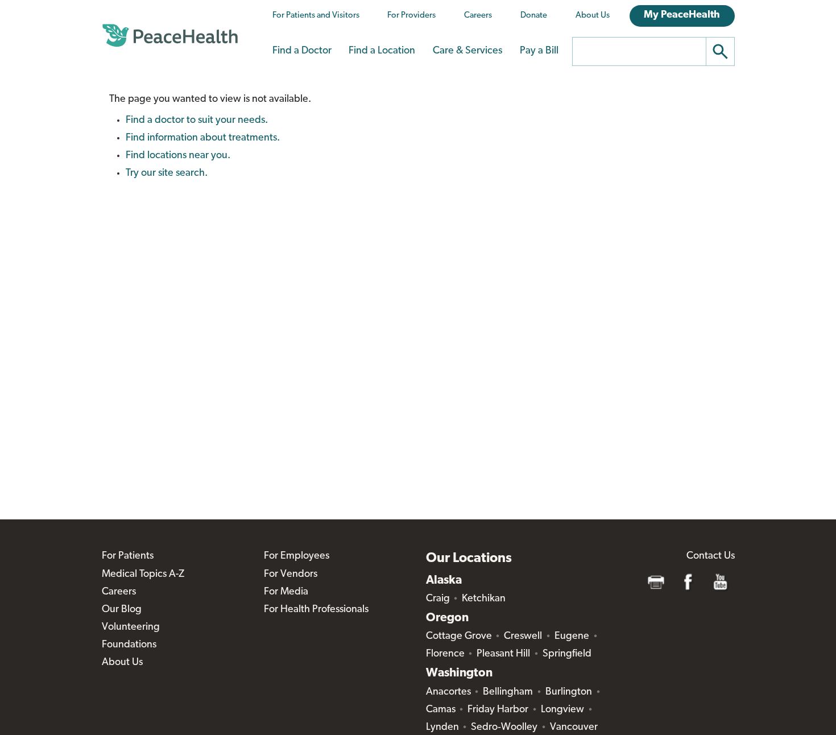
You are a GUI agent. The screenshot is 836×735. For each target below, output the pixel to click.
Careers (478, 15)
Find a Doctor (302, 51)
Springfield (567, 654)
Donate (533, 15)
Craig (438, 599)
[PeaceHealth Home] (170, 36)
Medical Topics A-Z (143, 574)
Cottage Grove (459, 636)
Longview (562, 710)
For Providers (411, 15)
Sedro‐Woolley (504, 727)
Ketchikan (484, 599)
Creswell (523, 636)
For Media (286, 592)
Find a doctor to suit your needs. (197, 120)
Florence (445, 654)
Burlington (568, 692)
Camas (441, 710)
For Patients (128, 556)
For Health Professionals (316, 610)
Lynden (442, 727)
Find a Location (382, 51)
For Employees (296, 556)
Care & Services (467, 51)
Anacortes (448, 692)
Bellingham (508, 692)
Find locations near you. (178, 156)
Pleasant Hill (503, 654)
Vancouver (574, 727)
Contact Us (710, 556)
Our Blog (122, 610)
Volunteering (131, 627)
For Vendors (290, 574)
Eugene (571, 636)
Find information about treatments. (203, 138)
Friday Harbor (497, 710)
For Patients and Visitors (315, 15)
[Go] (720, 51)
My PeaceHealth (682, 15)
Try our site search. (167, 173)
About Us (593, 15)
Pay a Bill (539, 51)
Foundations (129, 645)
